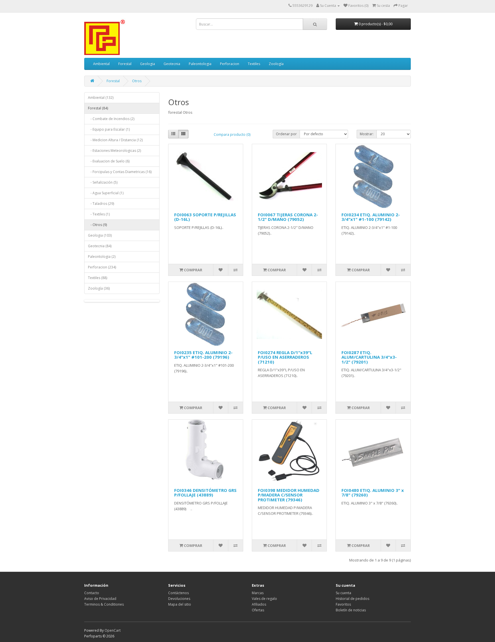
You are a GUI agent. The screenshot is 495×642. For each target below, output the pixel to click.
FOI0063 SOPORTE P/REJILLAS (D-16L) (205, 217)
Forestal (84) (98, 108)
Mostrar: (367, 133)
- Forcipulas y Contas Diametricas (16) (120, 171)
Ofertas (258, 610)
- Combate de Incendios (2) (111, 118)
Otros (137, 80)
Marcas (258, 592)
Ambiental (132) (100, 97)
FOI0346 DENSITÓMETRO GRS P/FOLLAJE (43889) (205, 492)
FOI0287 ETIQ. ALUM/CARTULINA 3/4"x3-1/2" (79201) (369, 357)
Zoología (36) (99, 288)
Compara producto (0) (232, 134)
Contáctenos (178, 592)
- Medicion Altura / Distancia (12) (115, 140)
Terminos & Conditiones (104, 604)
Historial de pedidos (352, 598)
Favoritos (343, 604)
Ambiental (101, 63)
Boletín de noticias (351, 610)
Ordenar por (286, 133)
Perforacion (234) (102, 267)
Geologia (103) (100, 235)
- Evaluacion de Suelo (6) (108, 161)
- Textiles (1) (99, 214)
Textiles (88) (97, 277)
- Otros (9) (97, 224)
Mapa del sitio (179, 604)
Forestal (124, 63)
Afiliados (259, 604)
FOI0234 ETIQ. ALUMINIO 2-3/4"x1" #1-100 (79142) (370, 217)
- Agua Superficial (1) (105, 193)
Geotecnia (172, 63)
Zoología (276, 63)
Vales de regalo (264, 598)
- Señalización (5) (102, 182)
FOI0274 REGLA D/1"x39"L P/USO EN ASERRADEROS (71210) (285, 357)
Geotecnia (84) (99, 246)
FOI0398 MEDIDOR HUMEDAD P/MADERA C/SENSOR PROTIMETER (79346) (288, 494)
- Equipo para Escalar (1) (109, 129)
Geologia (147, 63)
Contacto (91, 592)
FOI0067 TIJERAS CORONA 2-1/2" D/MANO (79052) (288, 217)
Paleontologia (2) (101, 256)
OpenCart (113, 630)
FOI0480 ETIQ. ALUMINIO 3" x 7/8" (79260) (372, 492)
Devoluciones (179, 598)
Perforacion (229, 63)
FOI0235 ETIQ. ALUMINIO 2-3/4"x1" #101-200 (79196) (203, 355)
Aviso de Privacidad (100, 598)
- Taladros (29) (101, 203)
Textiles (254, 63)
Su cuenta (343, 592)
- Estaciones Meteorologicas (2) (114, 150)
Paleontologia (200, 63)
